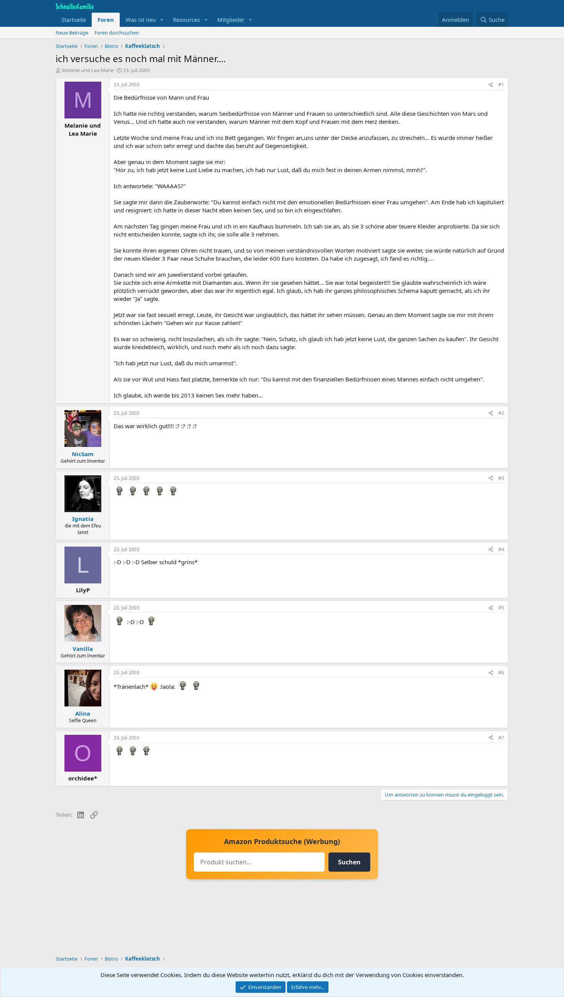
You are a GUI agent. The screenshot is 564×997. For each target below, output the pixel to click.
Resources (186, 19)
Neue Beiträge (72, 32)
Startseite (73, 19)
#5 (501, 607)
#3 (501, 478)
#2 (501, 413)
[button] (162, 20)
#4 (501, 549)
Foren (105, 19)
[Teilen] (491, 84)
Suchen (349, 862)
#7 (501, 737)
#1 (501, 84)
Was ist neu (140, 19)
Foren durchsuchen (116, 32)
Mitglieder (230, 19)
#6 (501, 672)
